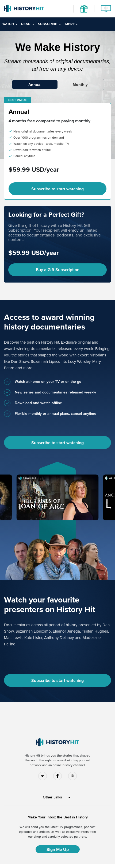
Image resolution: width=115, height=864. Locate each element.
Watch (8, 24)
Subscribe (47, 24)
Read (25, 24)
